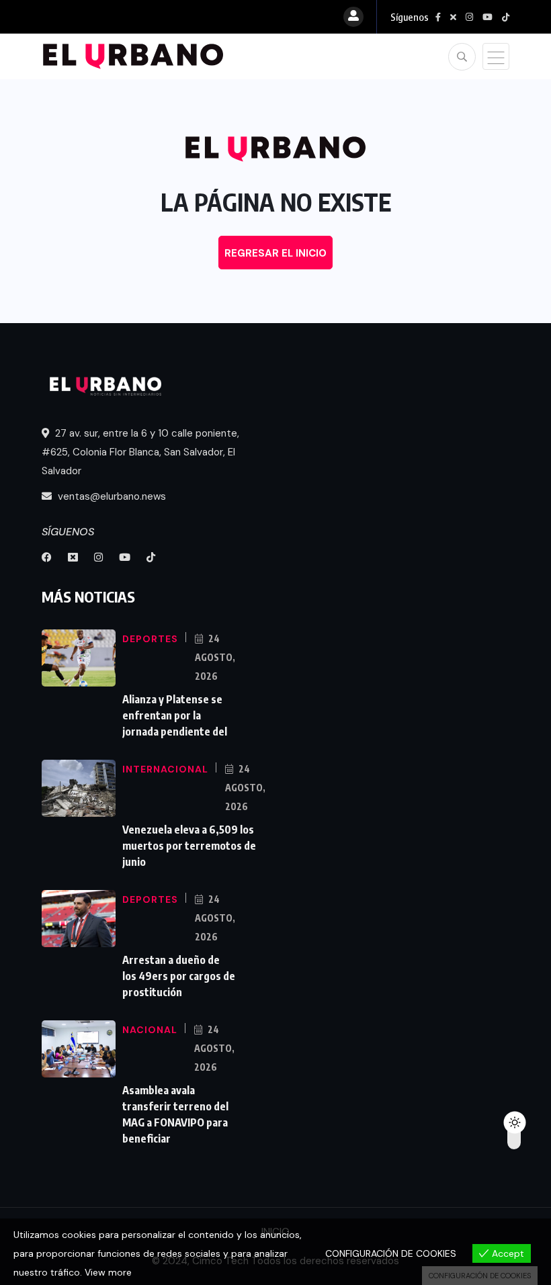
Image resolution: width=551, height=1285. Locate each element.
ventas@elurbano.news (110, 496)
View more (108, 1272)
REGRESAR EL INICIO (275, 253)
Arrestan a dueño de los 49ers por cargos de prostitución (178, 976)
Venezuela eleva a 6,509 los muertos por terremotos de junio (189, 846)
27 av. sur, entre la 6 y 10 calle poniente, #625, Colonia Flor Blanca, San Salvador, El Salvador (140, 452)
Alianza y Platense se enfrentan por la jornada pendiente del (174, 715)
